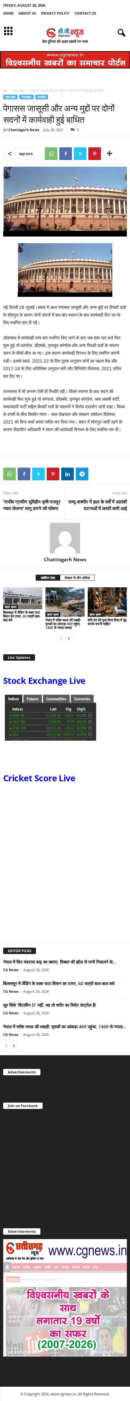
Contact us (85, 13)
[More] (109, 153)
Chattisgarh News (24, 129)
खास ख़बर (19, 90)
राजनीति (42, 97)
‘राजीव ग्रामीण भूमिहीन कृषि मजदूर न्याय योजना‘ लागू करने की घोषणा (32, 504)
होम (5, 90)
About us (27, 13)
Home (8, 13)
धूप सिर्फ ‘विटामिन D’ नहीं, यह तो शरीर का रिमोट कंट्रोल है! (49, 1005)
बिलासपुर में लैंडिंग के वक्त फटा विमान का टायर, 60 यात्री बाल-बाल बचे (22, 616)
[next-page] (69, 638)
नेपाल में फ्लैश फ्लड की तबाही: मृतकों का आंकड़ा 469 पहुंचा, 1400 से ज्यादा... (65, 1027)
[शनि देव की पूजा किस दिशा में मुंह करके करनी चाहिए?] (107, 602)
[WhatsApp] (51, 153)
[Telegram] (82, 474)
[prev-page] (61, 638)
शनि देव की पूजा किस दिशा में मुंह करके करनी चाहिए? (107, 621)
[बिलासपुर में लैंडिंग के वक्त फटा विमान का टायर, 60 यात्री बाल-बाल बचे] (22, 598)
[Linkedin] (67, 474)
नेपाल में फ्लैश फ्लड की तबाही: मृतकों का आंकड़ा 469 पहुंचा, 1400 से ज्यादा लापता (63, 623)
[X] (80, 153)
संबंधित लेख (48, 577)
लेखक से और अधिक (77, 577)
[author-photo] (65, 538)
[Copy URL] (96, 474)
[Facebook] (65, 153)
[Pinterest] (94, 153)
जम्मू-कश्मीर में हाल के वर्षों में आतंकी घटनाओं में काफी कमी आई (97, 504)
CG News (10, 969)
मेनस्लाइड (26, 97)
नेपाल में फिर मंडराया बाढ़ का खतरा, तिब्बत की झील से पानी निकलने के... (59, 962)
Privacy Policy (55, 13)
